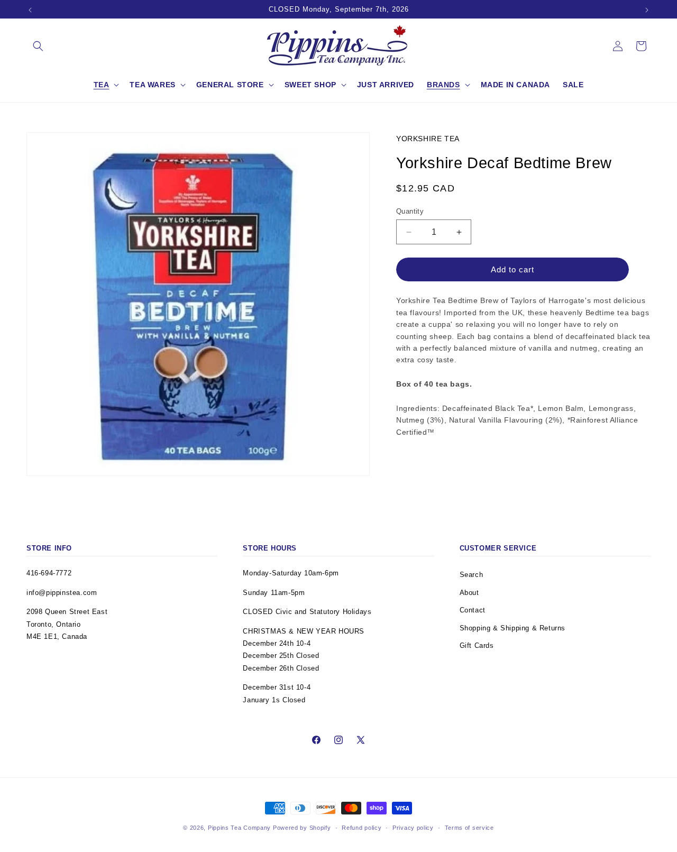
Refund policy (361, 827)
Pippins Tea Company (239, 827)
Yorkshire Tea (428, 138)
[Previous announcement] (30, 10)
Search (471, 575)
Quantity (410, 211)
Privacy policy (413, 827)
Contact (473, 610)
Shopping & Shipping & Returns (512, 628)
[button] (38, 46)
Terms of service (469, 827)
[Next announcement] (646, 10)
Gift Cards (477, 645)
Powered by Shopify (302, 827)
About (469, 593)
